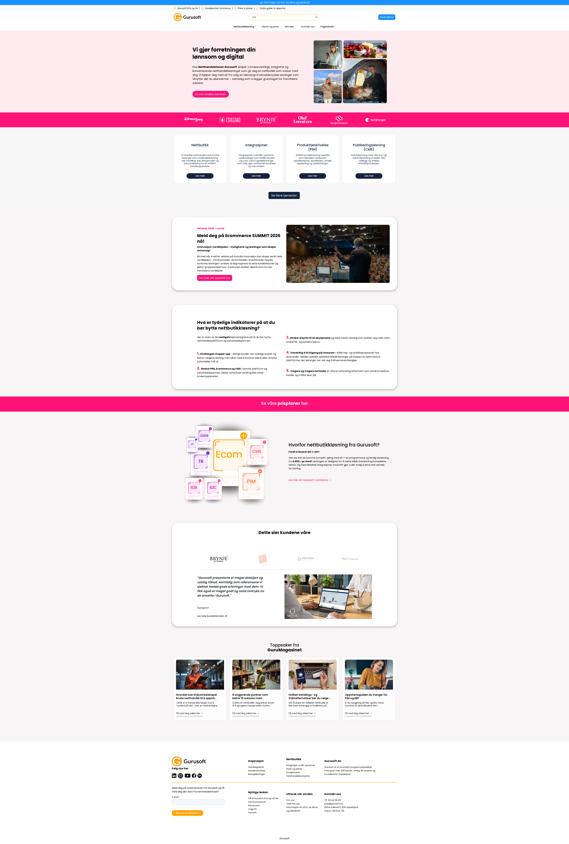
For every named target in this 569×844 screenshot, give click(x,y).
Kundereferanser (257, 770)
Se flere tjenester (284, 195)
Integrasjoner (256, 145)
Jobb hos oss (293, 803)
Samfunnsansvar (257, 801)
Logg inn (252, 809)
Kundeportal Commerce (218, 8)
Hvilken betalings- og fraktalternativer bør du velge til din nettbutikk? (310, 696)
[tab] (219, 559)
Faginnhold (327, 26)
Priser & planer (245, 8)
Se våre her (284, 403)
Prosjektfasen (293, 772)
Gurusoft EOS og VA (187, 8)
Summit (252, 812)
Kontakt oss (308, 26)
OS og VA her (272, 798)
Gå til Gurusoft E (256, 798)
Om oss (289, 26)
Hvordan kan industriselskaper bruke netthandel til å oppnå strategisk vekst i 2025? (196, 696)
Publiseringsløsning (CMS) (369, 147)
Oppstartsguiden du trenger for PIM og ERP (366, 696)
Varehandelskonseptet (298, 776)
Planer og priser (270, 26)
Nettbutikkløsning (244, 26)
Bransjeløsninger (256, 774)
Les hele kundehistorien (211, 616)
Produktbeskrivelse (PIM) (313, 147)
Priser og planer (294, 768)
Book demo (386, 17)
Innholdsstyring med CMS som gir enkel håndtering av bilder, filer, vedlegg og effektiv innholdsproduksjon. (369, 159)
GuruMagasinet (256, 767)
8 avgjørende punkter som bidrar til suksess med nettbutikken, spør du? (250, 696)
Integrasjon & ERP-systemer (300, 765)
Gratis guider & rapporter (272, 8)
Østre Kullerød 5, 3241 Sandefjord (341, 807)
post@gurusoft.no (333, 803)
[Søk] (317, 17)
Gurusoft (284, 838)
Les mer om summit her (214, 278)
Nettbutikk (200, 145)
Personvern (254, 805)
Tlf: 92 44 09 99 (332, 800)
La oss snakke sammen (210, 94)
